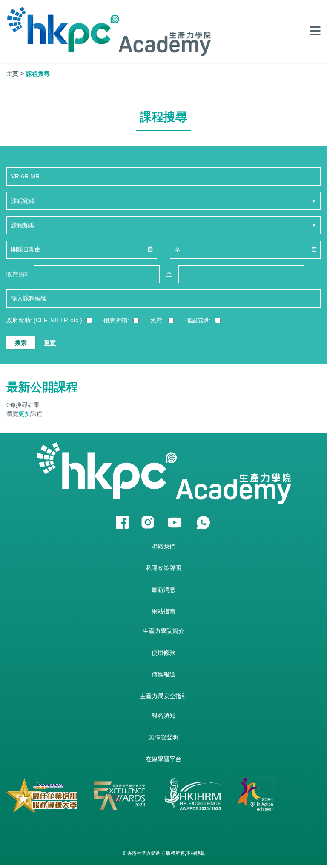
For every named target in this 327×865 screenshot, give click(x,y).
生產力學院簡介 (163, 630)
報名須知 (163, 715)
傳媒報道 (163, 674)
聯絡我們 (163, 546)
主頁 (12, 73)
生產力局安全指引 (163, 696)
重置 (50, 342)
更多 (24, 413)
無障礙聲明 (163, 737)
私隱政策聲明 (163, 567)
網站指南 (163, 611)
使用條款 (163, 652)
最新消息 (163, 589)
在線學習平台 (163, 759)
